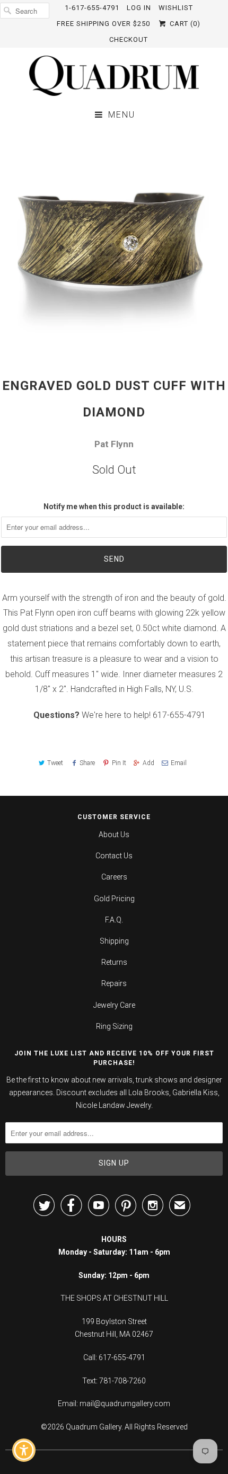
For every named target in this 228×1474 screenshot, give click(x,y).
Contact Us (114, 855)
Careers (114, 877)
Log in (139, 8)
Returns (114, 962)
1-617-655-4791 (92, 8)
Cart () (184, 24)
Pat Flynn (114, 444)
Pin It (119, 763)
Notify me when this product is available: (114, 506)
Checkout (128, 39)
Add (148, 763)
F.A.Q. (114, 920)
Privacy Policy (163, 1390)
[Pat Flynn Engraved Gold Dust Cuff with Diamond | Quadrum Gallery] (114, 242)
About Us (114, 834)
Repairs (114, 983)
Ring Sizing (114, 1026)
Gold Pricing (114, 898)
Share (87, 763)
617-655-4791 (179, 715)
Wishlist (176, 8)
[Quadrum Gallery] (114, 76)
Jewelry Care (114, 1005)
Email (179, 763)
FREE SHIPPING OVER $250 (103, 24)
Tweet (55, 763)
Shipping (114, 941)
